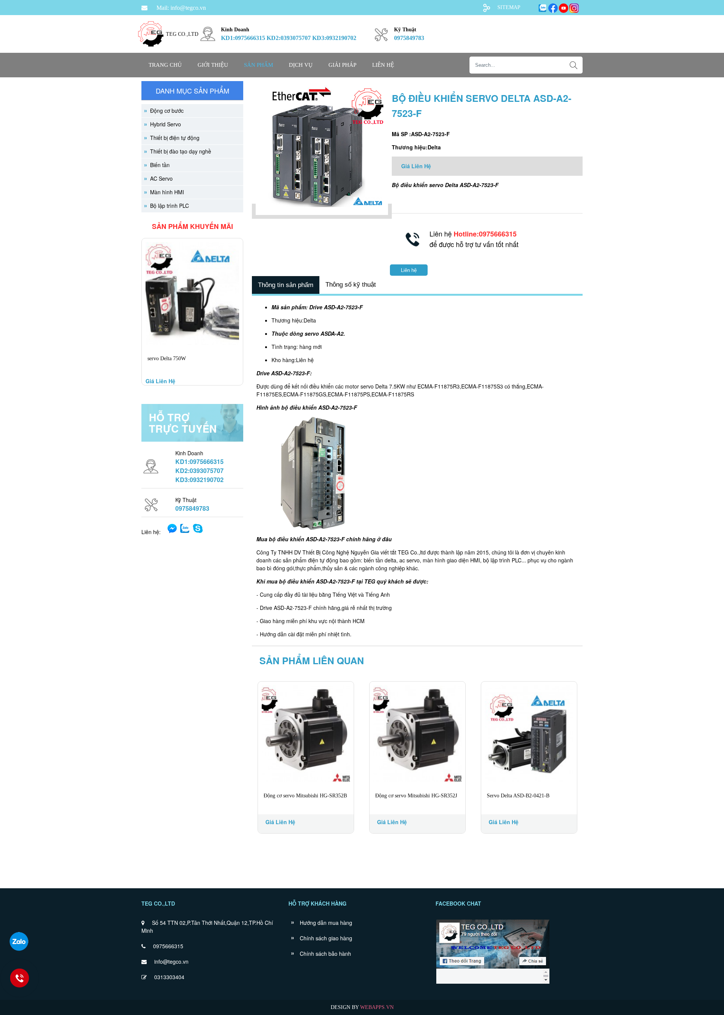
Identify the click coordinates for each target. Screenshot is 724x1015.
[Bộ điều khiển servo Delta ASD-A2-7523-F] (322, 211)
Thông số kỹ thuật (350, 284)
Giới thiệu (213, 65)
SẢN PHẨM (258, 65)
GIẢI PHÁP (342, 65)
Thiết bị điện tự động (174, 137)
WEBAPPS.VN (377, 1007)
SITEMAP (508, 7)
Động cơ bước (167, 110)
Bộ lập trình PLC (169, 205)
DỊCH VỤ (301, 65)
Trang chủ (165, 65)
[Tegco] (151, 51)
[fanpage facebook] (493, 983)
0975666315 (168, 946)
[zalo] (18, 941)
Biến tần (160, 165)
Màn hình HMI (167, 192)
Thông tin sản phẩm (285, 285)
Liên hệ (383, 65)
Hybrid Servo (165, 124)
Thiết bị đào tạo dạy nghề (180, 151)
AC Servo (161, 178)
